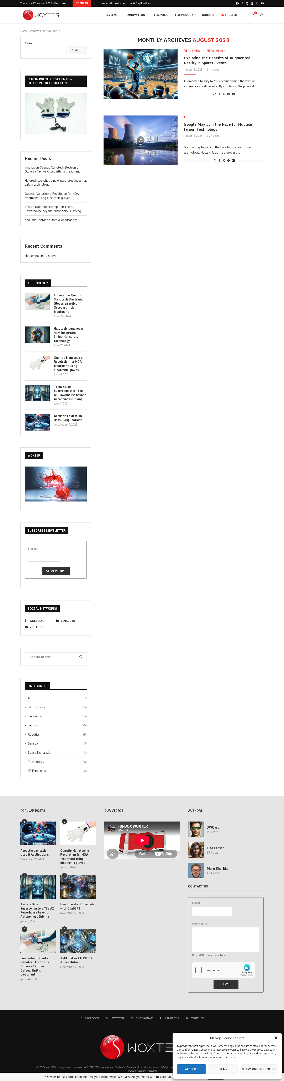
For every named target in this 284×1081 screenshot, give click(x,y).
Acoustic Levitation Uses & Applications (126, 3)
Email (33, 549)
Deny (222, 1069)
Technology (184, 15)
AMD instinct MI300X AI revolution (76, 960)
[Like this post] (214, 94)
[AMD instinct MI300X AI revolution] (78, 941)
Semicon (57, 743)
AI (57, 698)
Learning (161, 15)
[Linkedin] (257, 3)
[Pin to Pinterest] (228, 94)
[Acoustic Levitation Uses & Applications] (37, 422)
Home (24, 30)
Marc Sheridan (218, 868)
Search (30, 43)
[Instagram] (252, 3)
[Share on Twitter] (223, 94)
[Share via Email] (233, 94)
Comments (200, 924)
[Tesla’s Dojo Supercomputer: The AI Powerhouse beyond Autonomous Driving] (37, 393)
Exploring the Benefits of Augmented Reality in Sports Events (217, 60)
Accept (191, 1069)
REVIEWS (111, 15)
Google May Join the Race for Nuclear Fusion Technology (218, 126)
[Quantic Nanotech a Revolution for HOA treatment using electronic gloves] (37, 364)
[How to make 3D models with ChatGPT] (78, 887)
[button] (276, 1038)
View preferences (258, 1069)
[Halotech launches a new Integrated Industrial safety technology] (37, 334)
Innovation (135, 15)
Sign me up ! (55, 570)
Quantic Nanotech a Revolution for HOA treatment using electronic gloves (68, 364)
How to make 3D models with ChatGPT (77, 906)
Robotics (57, 734)
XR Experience (57, 770)
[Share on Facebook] (219, 94)
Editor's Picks (57, 707)
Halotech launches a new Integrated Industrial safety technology (68, 334)
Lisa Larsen (216, 848)
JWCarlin (214, 827)
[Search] (261, 15)
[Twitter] (247, 3)
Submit (226, 984)
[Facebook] (242, 3)
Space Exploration (57, 752)
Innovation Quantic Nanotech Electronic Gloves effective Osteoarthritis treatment (68, 303)
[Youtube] (262, 3)
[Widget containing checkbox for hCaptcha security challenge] (223, 970)
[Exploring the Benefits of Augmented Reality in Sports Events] (141, 73)
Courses (208, 15)
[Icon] (140, 140)
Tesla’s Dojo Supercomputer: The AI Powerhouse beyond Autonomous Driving (70, 393)
